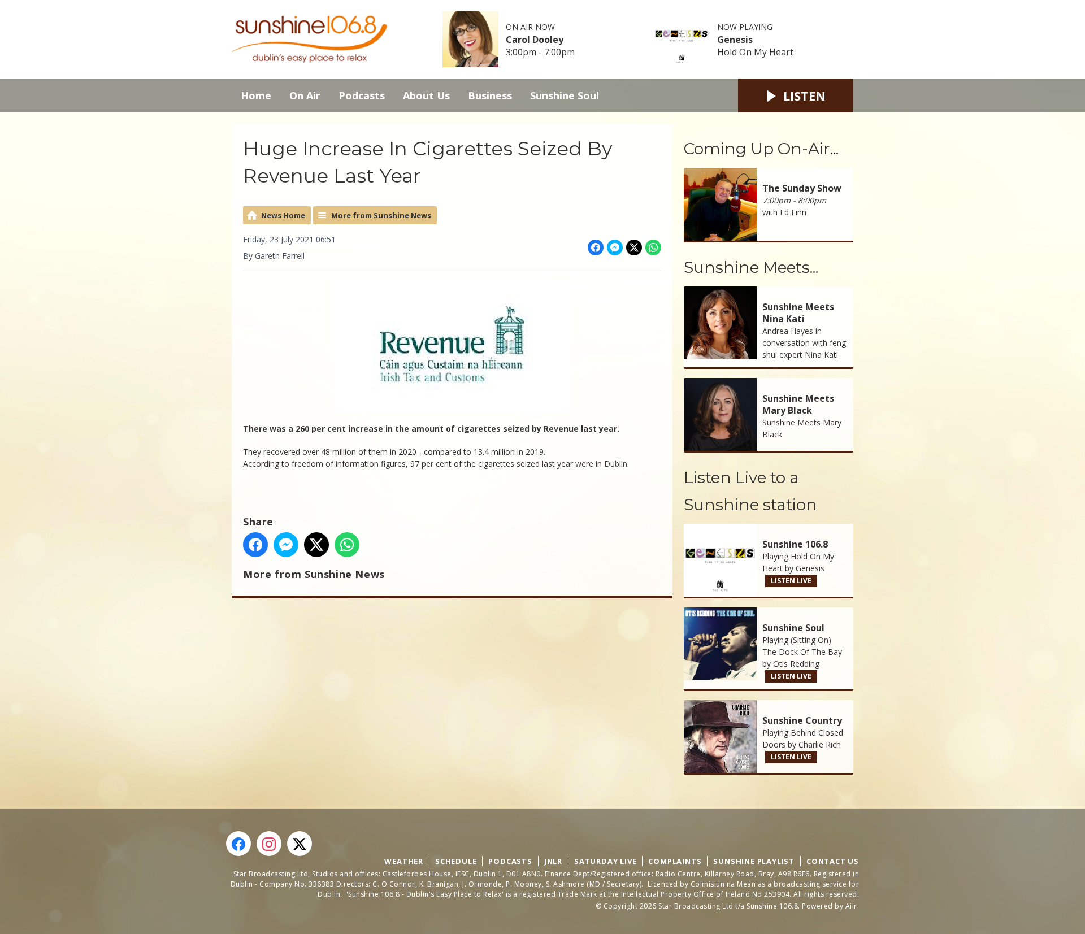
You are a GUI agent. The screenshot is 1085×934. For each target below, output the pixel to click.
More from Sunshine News (381, 215)
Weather (403, 861)
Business (490, 95)
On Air (304, 95)
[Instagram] (269, 843)
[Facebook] (238, 843)
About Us (426, 95)
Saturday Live (605, 861)
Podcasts (361, 95)
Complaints (674, 861)
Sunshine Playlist (754, 861)
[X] (299, 843)
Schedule (455, 861)
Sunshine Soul (564, 95)
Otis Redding (796, 663)
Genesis (735, 39)
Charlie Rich (819, 744)
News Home (283, 215)
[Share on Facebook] (596, 247)
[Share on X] (634, 247)
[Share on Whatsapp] (653, 247)
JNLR (553, 861)
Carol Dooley (534, 39)
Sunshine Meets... (751, 267)
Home (256, 95)
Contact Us (832, 861)
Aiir (851, 906)
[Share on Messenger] (615, 247)
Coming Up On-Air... (761, 148)
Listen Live (791, 580)
